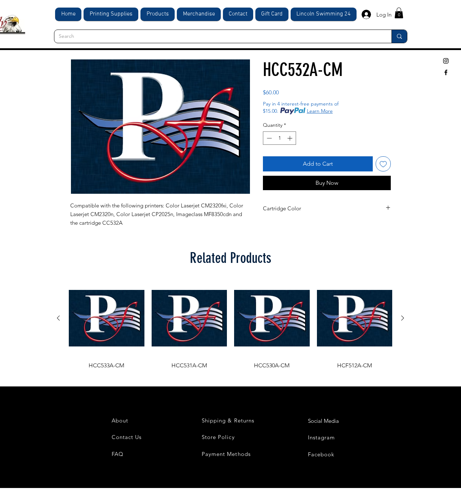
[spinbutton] (279, 138)
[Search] (399, 36)
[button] (398, 13)
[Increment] (290, 138)
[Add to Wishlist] (383, 163)
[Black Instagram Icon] (445, 60)
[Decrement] (268, 138)
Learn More (320, 111)
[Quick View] (106, 318)
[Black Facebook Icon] (445, 72)
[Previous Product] (58, 318)
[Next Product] (402, 318)
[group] (230, 325)
